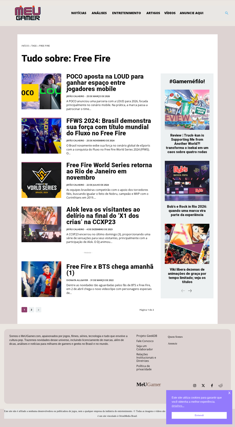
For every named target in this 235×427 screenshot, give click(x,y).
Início (25, 45)
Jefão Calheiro (75, 96)
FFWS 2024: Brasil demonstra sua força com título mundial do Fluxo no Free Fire (108, 127)
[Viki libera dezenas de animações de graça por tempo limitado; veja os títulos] (187, 244)
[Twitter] (203, 385)
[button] (227, 13)
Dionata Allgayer (77, 280)
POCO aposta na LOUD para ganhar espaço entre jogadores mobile (105, 83)
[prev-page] (183, 290)
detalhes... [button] (178, 405)
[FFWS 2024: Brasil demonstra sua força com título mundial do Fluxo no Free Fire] (41, 136)
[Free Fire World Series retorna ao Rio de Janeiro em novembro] (41, 180)
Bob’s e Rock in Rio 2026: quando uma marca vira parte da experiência (187, 210)
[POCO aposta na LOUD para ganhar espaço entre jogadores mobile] (41, 91)
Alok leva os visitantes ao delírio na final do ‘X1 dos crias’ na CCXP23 (103, 216)
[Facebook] (212, 385)
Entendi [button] (199, 415)
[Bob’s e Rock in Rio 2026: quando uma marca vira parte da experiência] (187, 181)
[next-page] (38, 309)
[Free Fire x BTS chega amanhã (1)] (41, 279)
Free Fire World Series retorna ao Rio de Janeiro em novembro (109, 171)
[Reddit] (220, 385)
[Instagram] (194, 385)
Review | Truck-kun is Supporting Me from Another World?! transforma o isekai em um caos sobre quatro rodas (187, 143)
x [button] (229, 392)
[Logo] (28, 13)
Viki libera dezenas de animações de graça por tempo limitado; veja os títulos (187, 275)
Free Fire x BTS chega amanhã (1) (109, 270)
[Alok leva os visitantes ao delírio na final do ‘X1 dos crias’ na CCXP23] (41, 224)
